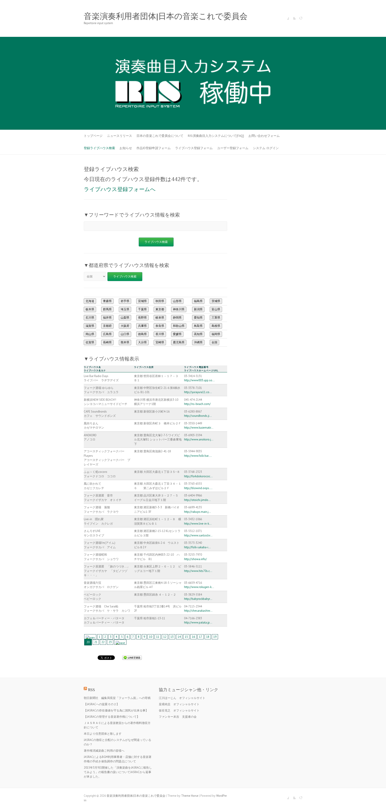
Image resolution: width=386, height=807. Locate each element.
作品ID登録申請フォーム (153, 148)
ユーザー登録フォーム (232, 148)
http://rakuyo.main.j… (197, 512)
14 (179, 637)
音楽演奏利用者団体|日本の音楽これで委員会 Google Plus (299, 16)
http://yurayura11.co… (198, 392)
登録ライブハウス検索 (99, 148)
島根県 (216, 325)
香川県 (159, 334)
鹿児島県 (179, 342)
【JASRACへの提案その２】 (101, 704)
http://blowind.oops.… (198, 488)
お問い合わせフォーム (264, 136)
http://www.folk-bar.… (198, 456)
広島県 (107, 334)
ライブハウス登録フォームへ (120, 189)
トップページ (93, 136)
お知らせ (126, 148)
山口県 (125, 334)
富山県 (216, 309)
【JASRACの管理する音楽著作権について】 (112, 717)
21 (95, 642)
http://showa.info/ (195, 559)
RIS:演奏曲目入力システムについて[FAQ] (216, 136)
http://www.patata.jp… (198, 622)
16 (193, 637)
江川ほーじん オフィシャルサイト (182, 698)
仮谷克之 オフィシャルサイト (179, 710)
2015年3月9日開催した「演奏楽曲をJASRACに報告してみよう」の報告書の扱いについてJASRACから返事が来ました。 (118, 772)
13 (172, 637)
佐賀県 (90, 342)
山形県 (177, 301)
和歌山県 (179, 325)
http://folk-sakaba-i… (197, 547)
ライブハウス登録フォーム (194, 148)
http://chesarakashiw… (198, 611)
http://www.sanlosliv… (198, 535)
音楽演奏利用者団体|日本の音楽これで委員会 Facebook (285, 16)
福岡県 (216, 334)
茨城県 (216, 301)
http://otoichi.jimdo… (197, 500)
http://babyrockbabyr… (198, 599)
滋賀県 (90, 325)
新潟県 (198, 309)
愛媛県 (177, 334)
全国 (214, 342)
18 (207, 637)
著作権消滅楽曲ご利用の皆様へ (104, 751)
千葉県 (142, 309)
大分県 (142, 342)
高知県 (198, 334)
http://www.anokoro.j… (198, 439)
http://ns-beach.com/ (197, 404)
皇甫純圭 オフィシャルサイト (179, 704)
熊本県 (125, 342)
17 (200, 637)
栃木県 (90, 309)
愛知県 (198, 317)
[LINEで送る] (132, 657)
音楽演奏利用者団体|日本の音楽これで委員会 (166, 16)
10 (150, 637)
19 (214, 637)
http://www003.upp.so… (199, 380)
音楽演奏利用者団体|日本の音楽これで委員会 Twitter (292, 16)
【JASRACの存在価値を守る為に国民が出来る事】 (116, 710)
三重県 (216, 317)
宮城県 (142, 301)
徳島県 (142, 334)
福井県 (107, 317)
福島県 (198, 301)
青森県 (107, 301)
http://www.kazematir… (198, 428)
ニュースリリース (119, 136)
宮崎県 (159, 342)
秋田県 (159, 301)
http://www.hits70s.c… (198, 571)
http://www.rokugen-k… (199, 587)
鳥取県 (198, 325)
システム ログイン (266, 148)
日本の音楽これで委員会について (159, 136)
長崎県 (107, 342)
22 (103, 642)
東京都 (159, 309)
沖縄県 (198, 342)
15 (186, 637)
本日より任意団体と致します (103, 734)
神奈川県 (179, 309)
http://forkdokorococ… (198, 476)
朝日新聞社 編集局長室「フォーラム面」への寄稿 (117, 698)
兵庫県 (142, 325)
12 (164, 637)
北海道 (90, 301)
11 (157, 637)
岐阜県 (159, 317)
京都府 (107, 325)
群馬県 (107, 309)
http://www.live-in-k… (198, 523)
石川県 (90, 317)
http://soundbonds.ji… (198, 416)
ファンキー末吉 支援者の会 (178, 717)
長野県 (142, 317)
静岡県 (177, 317)
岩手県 (125, 301)
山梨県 (125, 317)
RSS (91, 689)
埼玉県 (125, 309)
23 (110, 642)
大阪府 (125, 325)
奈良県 (159, 325)
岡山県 (90, 334)
